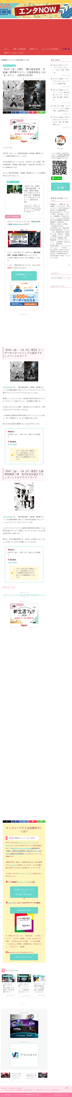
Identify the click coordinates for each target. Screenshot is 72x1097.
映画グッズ (34, 49)
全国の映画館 (7, 387)
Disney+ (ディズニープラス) (27, 842)
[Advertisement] (36, 32)
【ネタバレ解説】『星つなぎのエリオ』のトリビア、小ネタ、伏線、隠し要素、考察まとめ (61, 121)
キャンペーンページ (24, 957)
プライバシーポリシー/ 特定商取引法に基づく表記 (26, 1094)
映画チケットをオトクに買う (14, 53)
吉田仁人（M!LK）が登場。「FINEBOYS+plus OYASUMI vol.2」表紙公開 (59, 226)
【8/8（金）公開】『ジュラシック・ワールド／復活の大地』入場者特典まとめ (61, 108)
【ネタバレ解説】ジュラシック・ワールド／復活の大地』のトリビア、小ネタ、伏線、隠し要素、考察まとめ (61, 94)
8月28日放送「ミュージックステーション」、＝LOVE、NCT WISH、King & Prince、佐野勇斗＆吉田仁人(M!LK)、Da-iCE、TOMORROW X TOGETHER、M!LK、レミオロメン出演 (60, 251)
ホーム (6, 49)
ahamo (8, 845)
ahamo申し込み (24, 910)
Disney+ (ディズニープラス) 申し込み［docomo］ (24, 891)
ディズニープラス (24, 873)
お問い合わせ (7, 1094)
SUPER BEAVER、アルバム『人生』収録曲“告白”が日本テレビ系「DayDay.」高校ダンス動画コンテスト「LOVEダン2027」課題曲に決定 (60, 234)
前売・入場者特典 (19, 49)
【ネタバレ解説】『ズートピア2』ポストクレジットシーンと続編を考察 (61, 81)
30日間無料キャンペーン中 (24, 275)
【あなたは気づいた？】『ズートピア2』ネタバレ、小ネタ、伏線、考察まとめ (61, 68)
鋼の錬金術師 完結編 (9, 587)
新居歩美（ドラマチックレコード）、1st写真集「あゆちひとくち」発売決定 (60, 242)
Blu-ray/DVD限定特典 (50, 49)
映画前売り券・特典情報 (9, 65)
